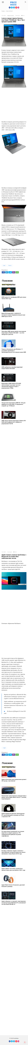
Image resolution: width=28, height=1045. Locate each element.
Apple (5, 747)
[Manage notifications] (25, 1042)
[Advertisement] (14, 104)
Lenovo (10, 265)
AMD (4, 265)
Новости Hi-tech (10, 15)
